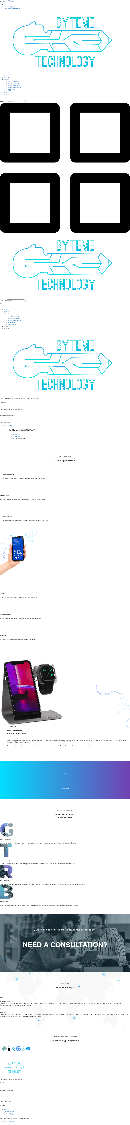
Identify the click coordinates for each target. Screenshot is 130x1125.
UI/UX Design (12, 91)
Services (6, 79)
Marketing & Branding (14, 87)
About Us (6, 78)
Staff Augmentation (13, 81)
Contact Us (7, 93)
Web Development (13, 83)
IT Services (16, 436)
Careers (6, 95)
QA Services (11, 89)
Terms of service (9, 1111)
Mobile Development (14, 85)
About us (6, 1109)
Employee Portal (9, 1115)
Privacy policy (8, 1113)
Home (5, 76)
